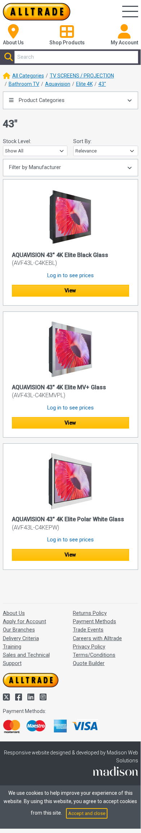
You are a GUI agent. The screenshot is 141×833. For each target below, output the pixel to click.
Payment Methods (94, 622)
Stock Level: (17, 141)
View (70, 291)
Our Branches (19, 630)
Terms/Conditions (94, 655)
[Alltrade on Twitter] (7, 697)
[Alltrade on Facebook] (19, 697)
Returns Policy (90, 613)
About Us (14, 613)
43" (102, 84)
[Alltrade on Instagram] (43, 697)
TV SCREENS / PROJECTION (82, 76)
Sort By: (82, 141)
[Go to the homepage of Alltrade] (37, 12)
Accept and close (86, 813)
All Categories (28, 76)
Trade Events (88, 630)
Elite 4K (84, 84)
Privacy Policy (89, 647)
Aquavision (57, 84)
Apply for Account (24, 622)
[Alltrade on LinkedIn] (31, 697)
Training (12, 647)
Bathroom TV (24, 84)
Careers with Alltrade (97, 638)
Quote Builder (89, 663)
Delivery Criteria (21, 638)
